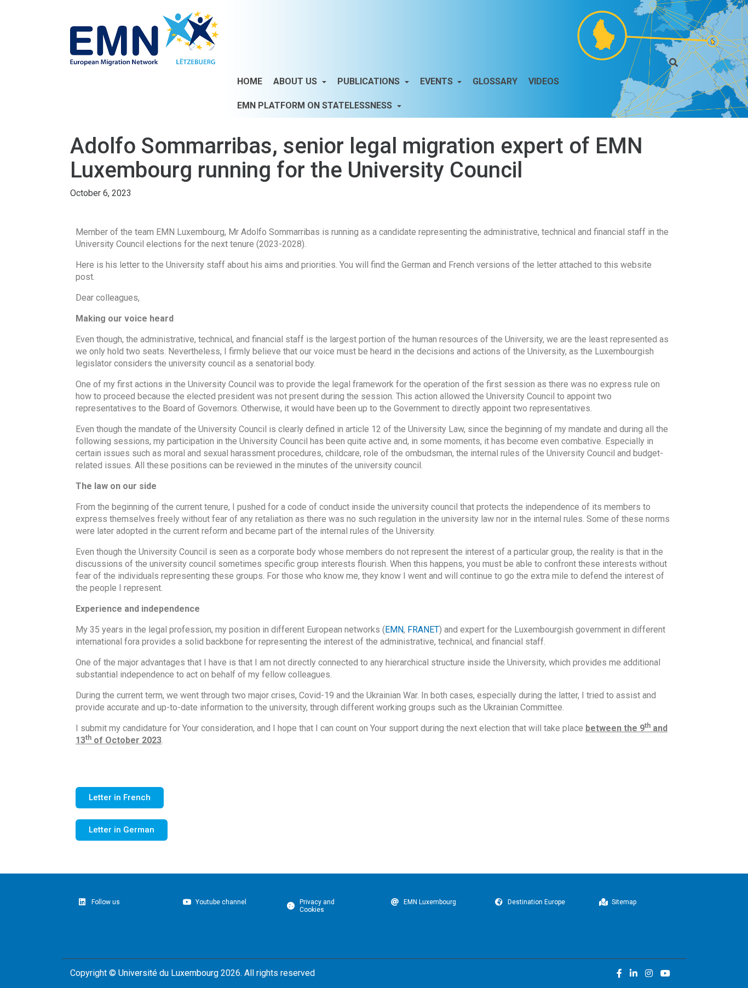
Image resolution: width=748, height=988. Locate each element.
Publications (369, 81)
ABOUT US (296, 81)
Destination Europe (536, 902)
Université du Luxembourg (168, 973)
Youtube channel (220, 902)
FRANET (423, 629)
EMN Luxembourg (430, 902)
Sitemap (624, 902)
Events (437, 81)
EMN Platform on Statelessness (315, 105)
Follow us (105, 902)
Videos (543, 81)
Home (249, 81)
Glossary (495, 81)
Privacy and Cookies (317, 906)
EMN (394, 629)
